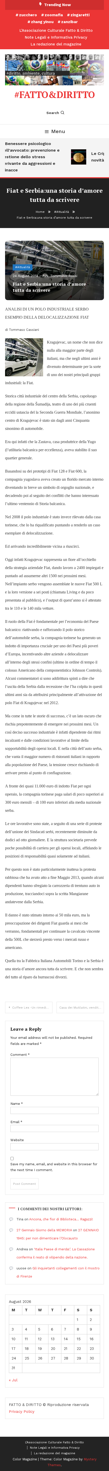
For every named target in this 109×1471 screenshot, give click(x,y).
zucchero (28, 15)
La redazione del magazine (56, 44)
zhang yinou (42, 22)
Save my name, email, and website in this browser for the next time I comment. (53, 1167)
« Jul (13, 1380)
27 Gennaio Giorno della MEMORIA (44, 1230)
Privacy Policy (21, 1411)
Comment (20, 1055)
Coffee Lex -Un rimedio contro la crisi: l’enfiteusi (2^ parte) (32, 1007)
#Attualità (22, 267)
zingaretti (79, 15)
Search (52, 113)
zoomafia (54, 15)
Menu (58, 131)
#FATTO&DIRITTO (54, 95)
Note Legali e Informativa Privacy (56, 37)
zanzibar (69, 22)
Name (16, 1104)
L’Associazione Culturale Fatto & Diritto (56, 30)
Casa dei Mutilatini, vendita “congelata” (81, 1007)
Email (16, 1122)
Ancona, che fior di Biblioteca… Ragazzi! (61, 1219)
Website (17, 1140)
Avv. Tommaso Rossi (59, 276)
